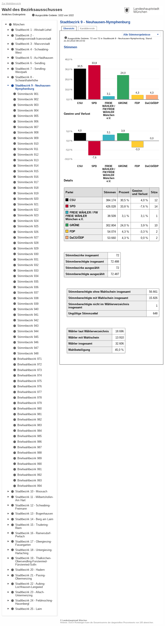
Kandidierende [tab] (87, 28)
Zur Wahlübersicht (11, 3)
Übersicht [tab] (68, 28)
